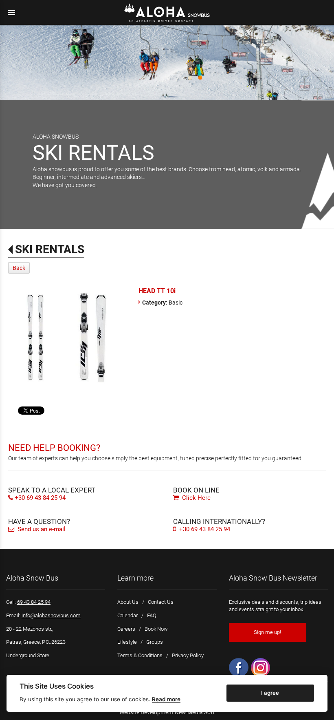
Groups (154, 642)
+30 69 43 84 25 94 (40, 497)
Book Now (156, 629)
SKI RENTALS (49, 249)
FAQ (151, 615)
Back (19, 268)
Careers (126, 629)
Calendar (127, 615)
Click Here (195, 497)
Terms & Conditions (140, 655)
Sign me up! (267, 632)
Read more (166, 699)
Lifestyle (127, 642)
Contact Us (161, 602)
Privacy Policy (188, 655)
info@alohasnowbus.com (51, 615)
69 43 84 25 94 (34, 602)
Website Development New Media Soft (167, 712)
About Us (127, 602)
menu (11, 13)
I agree (270, 692)
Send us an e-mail (41, 529)
